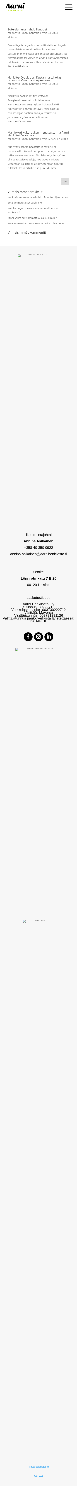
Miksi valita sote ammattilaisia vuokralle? (32, 218)
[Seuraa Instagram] (38, 636)
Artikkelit (38, 1476)
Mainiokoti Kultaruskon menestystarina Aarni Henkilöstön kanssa (38, 134)
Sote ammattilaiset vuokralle (25, 202)
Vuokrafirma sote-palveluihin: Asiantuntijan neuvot (38, 197)
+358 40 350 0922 (38, 548)
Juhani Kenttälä (30, 33)
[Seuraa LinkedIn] (48, 636)
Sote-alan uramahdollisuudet (27, 29)
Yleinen (12, 37)
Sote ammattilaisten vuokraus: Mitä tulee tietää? (37, 223)
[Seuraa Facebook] (28, 636)
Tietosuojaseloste (38, 1466)
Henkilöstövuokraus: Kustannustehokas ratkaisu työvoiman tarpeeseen (34, 79)
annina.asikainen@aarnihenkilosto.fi (38, 554)
